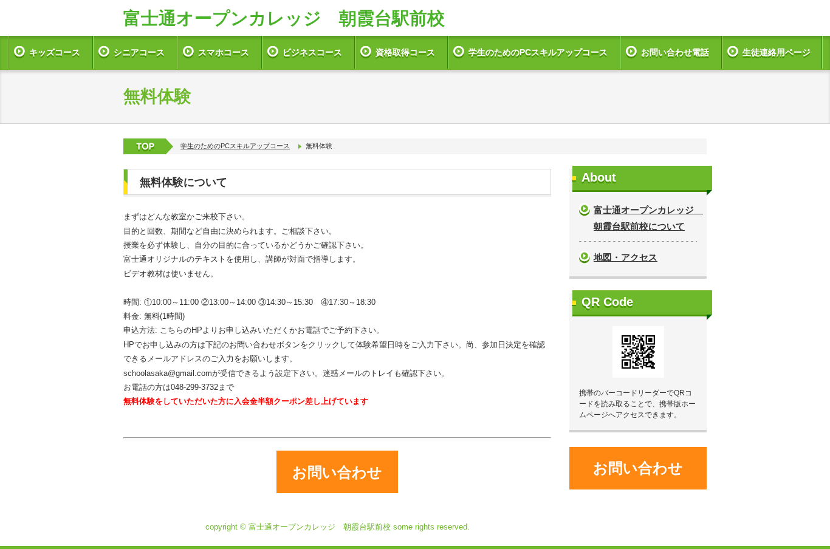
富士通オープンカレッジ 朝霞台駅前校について (645, 218)
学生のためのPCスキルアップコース (538, 52)
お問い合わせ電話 (675, 52)
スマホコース (223, 52)
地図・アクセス (625, 257)
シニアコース (139, 52)
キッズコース (54, 52)
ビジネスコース (312, 52)
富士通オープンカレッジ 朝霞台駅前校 (284, 18)
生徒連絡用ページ (777, 52)
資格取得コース (405, 52)
